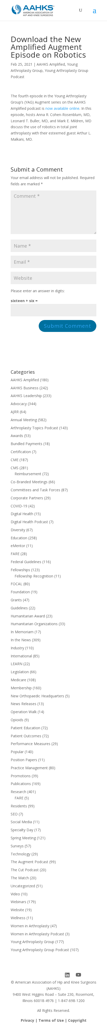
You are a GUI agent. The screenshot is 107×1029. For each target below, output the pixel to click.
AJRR (15, 411)
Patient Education (25, 727)
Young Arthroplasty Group (32, 941)
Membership (21, 687)
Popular (17, 751)
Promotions (21, 775)
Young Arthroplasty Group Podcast (40, 949)
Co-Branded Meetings (29, 481)
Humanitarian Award (28, 616)
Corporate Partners (27, 497)
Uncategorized (23, 885)
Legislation (20, 671)
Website (17, 909)
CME (14, 459)
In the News (21, 639)
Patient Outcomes (26, 735)
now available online (62, 108)
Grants (16, 599)
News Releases (23, 703)
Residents (19, 805)
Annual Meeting (24, 419)
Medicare (18, 679)
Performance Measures (30, 743)
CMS (14, 467)
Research (18, 791)
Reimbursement (28, 473)
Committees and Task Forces (35, 489)
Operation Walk (24, 711)
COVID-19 (19, 505)
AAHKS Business (24, 387)
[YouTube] (78, 975)
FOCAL (16, 583)
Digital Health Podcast (29, 521)
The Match (20, 877)
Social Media (21, 821)
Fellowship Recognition (34, 576)
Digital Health (22, 513)
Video (15, 893)
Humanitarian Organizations (34, 623)
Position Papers (24, 759)
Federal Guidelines (26, 561)
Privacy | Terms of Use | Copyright (53, 1020)
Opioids (17, 719)
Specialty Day (22, 829)
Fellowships (20, 569)
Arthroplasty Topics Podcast (34, 427)
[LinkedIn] (67, 975)
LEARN (16, 663)
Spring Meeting (23, 837)
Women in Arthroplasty (30, 925)
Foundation (20, 591)
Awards (17, 435)
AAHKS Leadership (26, 395)
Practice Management (29, 767)
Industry (17, 647)
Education (19, 537)
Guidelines (19, 607)
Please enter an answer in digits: (38, 290)
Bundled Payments (26, 443)
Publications (21, 783)
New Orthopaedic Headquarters (37, 695)
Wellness (18, 917)
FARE (15, 553)
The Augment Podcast (29, 861)
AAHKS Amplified (51, 64)
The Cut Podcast (25, 869)
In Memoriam (22, 631)
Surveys (17, 845)
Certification (21, 451)
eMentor (18, 545)
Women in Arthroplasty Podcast (37, 933)
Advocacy (19, 403)
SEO (14, 814)
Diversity (18, 529)
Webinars (18, 901)
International (21, 655)
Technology (20, 853)
